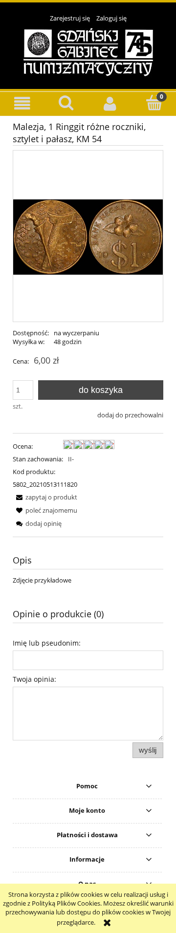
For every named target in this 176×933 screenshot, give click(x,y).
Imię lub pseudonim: (47, 643)
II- (71, 459)
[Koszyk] (154, 102)
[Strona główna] (88, 51)
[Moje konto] (110, 103)
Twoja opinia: (34, 679)
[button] (22, 103)
